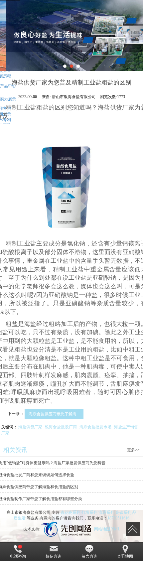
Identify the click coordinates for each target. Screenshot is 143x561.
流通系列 (106, 512)
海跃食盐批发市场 (95, 426)
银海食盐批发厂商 (61, 426)
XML (115, 529)
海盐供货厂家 (30, 426)
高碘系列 (123, 512)
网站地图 (102, 529)
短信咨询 (54, 556)
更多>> (133, 450)
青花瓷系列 (70, 512)
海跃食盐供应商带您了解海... (54, 413)
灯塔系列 (89, 512)
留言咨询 (89, 556)
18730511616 (118, 518)
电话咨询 (18, 556)
